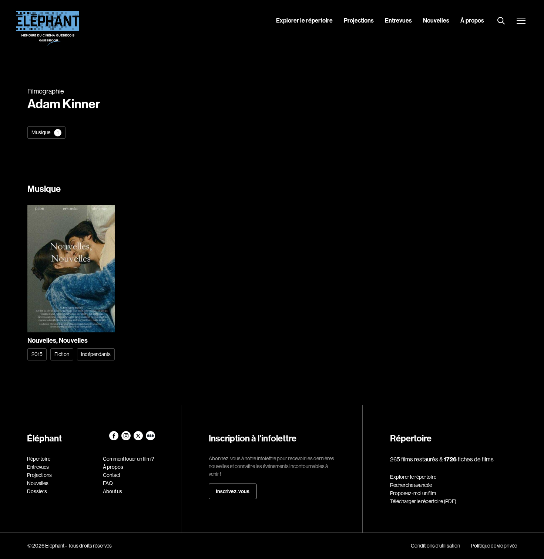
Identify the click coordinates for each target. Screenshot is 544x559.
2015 (37, 354)
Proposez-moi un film (413, 493)
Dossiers (37, 491)
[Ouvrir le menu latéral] (521, 21)
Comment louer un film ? (128, 458)
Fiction (61, 354)
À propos (472, 20)
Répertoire (38, 458)
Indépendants (96, 354)
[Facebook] (114, 438)
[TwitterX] (139, 438)
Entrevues (398, 20)
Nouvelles (436, 20)
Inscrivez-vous (232, 491)
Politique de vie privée (494, 545)
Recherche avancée (411, 485)
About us (112, 491)
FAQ (108, 483)
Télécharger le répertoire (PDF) (423, 501)
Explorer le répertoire (304, 20)
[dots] (150, 438)
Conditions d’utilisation (435, 545)
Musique (44, 132)
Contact (111, 475)
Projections (359, 20)
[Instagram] (126, 438)
